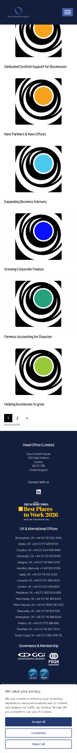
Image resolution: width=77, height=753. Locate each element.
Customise (38, 733)
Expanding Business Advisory (25, 202)
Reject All (38, 744)
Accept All (38, 722)
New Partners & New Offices (25, 134)
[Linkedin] (38, 491)
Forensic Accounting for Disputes (28, 337)
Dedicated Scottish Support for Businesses (35, 67)
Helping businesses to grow (24, 404)
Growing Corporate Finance (24, 269)
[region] (38, 718)
